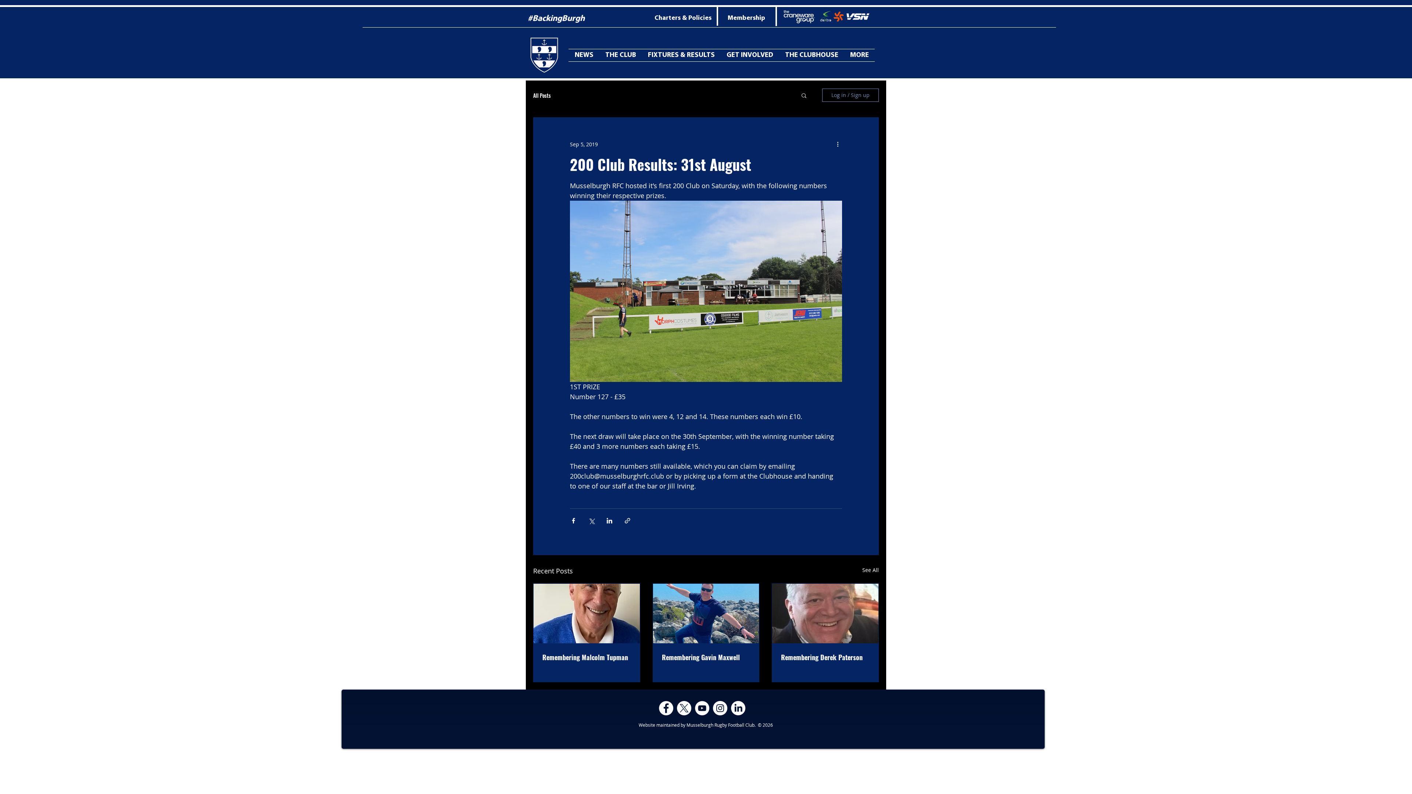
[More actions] (837, 144)
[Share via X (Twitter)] (591, 520)
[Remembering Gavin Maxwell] (706, 613)
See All (870, 569)
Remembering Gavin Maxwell (701, 657)
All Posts (542, 95)
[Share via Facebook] (573, 520)
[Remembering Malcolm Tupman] (587, 613)
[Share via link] (627, 520)
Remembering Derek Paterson (822, 657)
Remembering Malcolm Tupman (585, 657)
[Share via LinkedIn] (609, 520)
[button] (859, 55)
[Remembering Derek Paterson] (825, 613)
